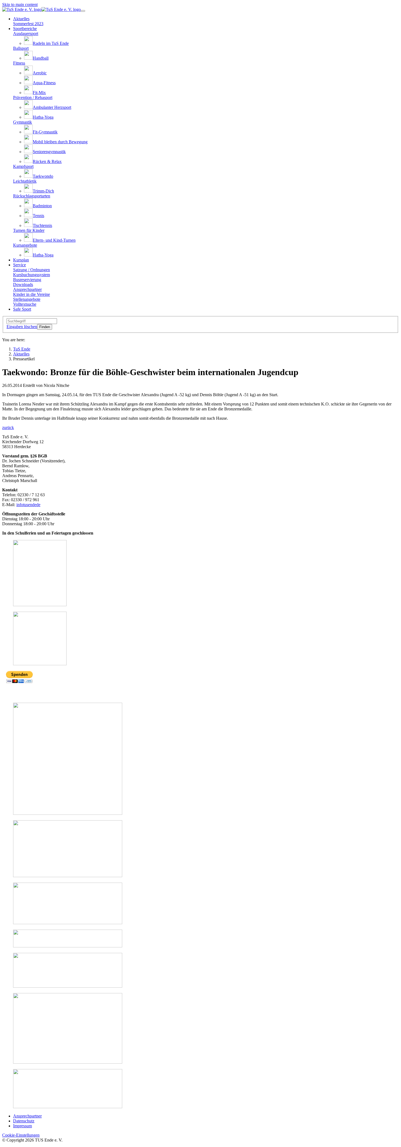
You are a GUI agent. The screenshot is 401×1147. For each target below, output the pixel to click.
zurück (8, 427)
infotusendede (28, 504)
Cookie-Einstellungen (21, 1135)
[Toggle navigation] (83, 11)
